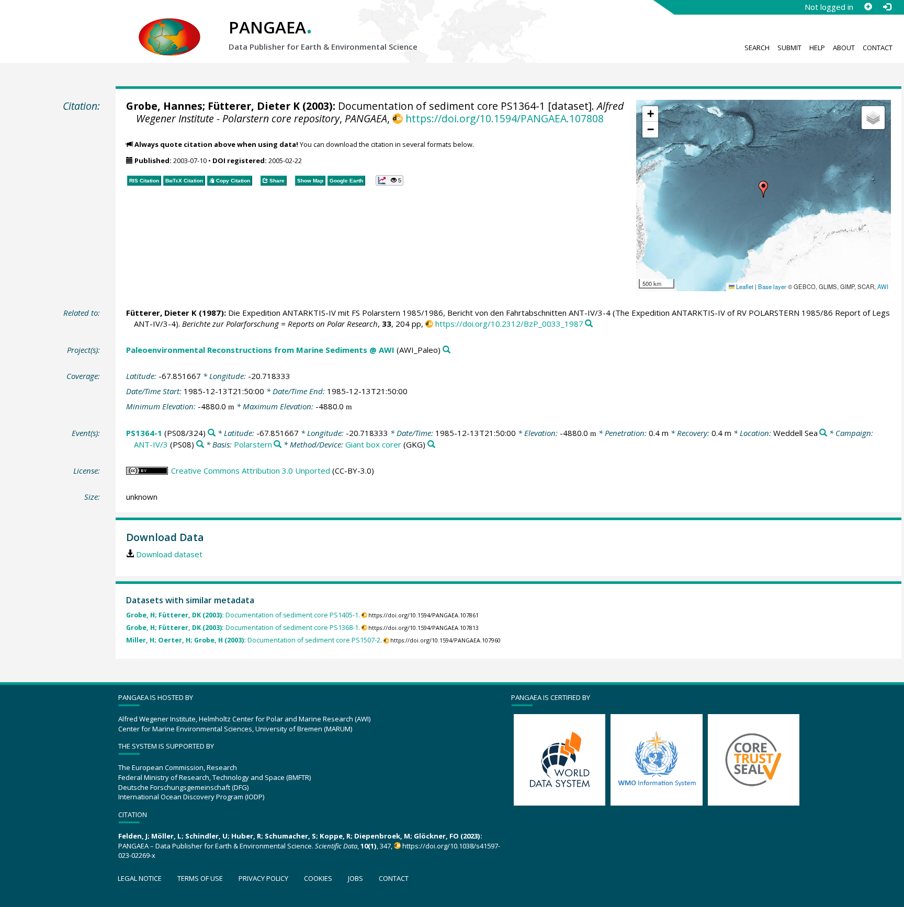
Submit (789, 47)
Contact (877, 47)
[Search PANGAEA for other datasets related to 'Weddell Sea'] (823, 433)
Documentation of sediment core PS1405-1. (243, 615)
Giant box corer (373, 444)
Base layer (772, 286)
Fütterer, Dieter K (254, 106)
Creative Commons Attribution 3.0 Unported (250, 470)
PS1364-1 (144, 433)
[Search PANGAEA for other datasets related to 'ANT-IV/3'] (200, 445)
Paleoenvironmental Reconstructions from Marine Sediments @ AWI (260, 350)
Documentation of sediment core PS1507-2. (254, 640)
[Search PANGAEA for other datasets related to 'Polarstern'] (277, 445)
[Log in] (886, 7)
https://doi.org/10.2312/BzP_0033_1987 (509, 323)
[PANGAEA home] (169, 26)
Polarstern (253, 444)
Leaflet (743, 286)
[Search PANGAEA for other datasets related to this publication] (589, 324)
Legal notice (140, 878)
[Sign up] (867, 7)
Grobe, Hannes (164, 106)
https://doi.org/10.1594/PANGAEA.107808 (504, 118)
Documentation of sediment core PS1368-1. (243, 627)
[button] (763, 189)
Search (757, 47)
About (844, 47)
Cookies (318, 878)
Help (817, 47)
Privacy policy (263, 878)
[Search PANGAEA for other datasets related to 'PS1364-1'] (212, 433)
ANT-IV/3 (151, 444)
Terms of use (200, 878)
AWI (882, 286)
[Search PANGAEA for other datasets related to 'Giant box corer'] (431, 445)
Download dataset (169, 554)
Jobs (355, 878)
